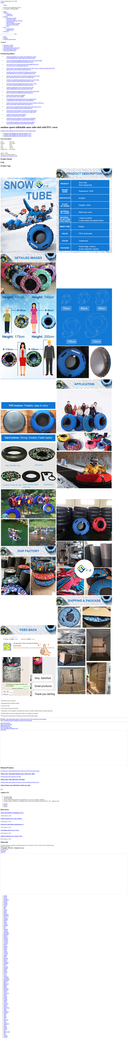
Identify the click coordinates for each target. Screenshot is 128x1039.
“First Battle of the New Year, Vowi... (10, 830)
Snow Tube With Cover (6, 727)
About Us (6, 12)
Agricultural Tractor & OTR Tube (14, 20)
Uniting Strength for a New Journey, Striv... (12, 836)
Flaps (8, 26)
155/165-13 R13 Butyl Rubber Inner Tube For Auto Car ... (20, 85)
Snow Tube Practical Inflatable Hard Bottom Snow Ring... (20, 62)
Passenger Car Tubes (11, 18)
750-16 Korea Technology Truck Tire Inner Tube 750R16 (20, 123)
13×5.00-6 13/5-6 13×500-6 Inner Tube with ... (18, 65)
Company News (10, 28)
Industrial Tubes (10, 22)
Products (6, 16)
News (5, 27)
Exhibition (9, 14)
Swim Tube (3, 729)
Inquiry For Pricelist (5, 846)
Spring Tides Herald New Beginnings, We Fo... (12, 812)
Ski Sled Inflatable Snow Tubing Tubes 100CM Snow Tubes (21, 58)
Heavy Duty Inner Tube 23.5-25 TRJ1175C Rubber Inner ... (21, 77)
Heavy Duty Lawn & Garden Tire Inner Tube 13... (19, 69)
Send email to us (4, 155)
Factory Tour (10, 15)
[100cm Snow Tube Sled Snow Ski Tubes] (11, 776)
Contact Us (6, 31)
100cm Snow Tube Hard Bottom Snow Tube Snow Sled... (18, 774)
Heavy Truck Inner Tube (6, 724)
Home (5, 11)
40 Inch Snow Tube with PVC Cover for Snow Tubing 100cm (21, 112)
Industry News (10, 30)
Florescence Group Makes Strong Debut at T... (12, 824)
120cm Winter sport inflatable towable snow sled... (16, 785)
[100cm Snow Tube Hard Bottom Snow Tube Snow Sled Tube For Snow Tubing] (20, 771)
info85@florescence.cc (9, 795)
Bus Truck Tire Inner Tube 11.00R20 (15, 96)
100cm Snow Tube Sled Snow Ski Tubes (13, 779)
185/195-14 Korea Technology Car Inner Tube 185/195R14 (21, 119)
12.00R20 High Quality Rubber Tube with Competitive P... (20, 100)
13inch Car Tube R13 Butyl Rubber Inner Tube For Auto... (20, 81)
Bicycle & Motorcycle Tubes (13, 23)
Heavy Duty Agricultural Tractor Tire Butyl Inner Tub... (20, 108)
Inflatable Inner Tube (5, 725)
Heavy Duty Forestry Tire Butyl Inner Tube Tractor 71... (20, 104)
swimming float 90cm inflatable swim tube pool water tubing (18, 720)
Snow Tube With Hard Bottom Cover (9, 728)
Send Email (3, 850)
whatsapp (3, 852)
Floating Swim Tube (5, 723)
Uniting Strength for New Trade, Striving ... (12, 818)
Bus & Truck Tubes (11, 19)
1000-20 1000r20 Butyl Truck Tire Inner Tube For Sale (19, 89)
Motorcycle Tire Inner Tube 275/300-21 (16, 115)
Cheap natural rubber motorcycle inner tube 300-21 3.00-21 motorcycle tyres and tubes (26, 719)
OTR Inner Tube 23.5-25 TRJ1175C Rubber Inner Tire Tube (21, 73)
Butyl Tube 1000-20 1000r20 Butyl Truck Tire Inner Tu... (20, 92)
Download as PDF (13, 155)
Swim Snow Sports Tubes (13, 24)
